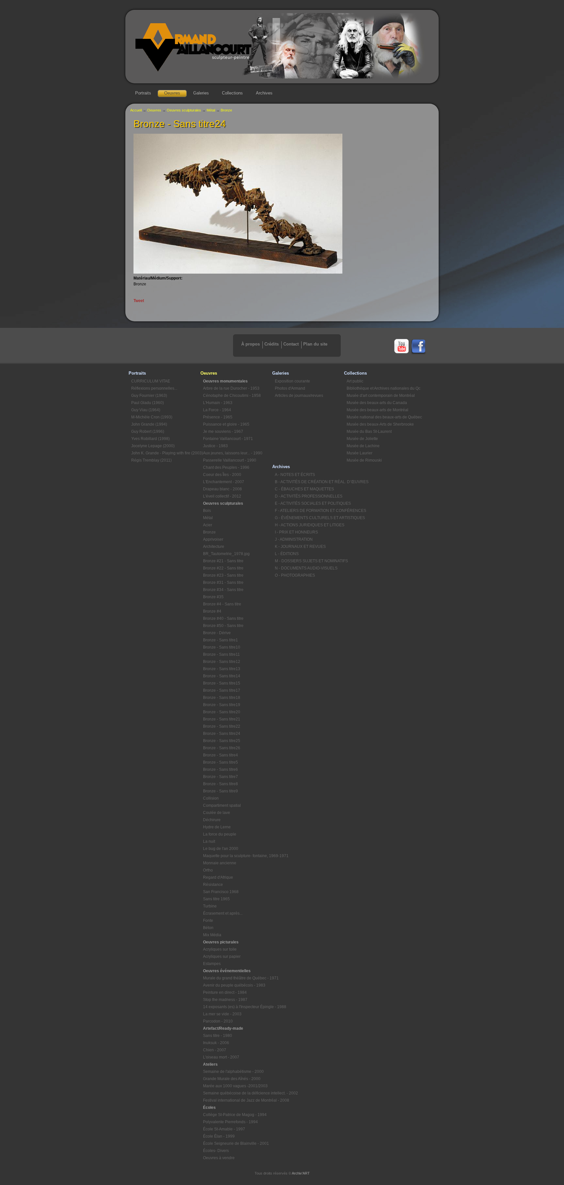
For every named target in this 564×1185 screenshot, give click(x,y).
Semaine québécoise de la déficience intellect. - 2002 (237, 1093)
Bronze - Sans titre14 (221, 676)
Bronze (226, 110)
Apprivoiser (213, 539)
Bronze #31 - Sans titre (223, 582)
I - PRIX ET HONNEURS (296, 532)
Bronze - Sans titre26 (221, 748)
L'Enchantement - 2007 (223, 482)
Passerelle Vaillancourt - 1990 (229, 460)
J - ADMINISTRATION (294, 539)
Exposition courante (292, 381)
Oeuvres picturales (221, 942)
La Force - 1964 (217, 410)
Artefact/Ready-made (223, 1028)
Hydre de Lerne (217, 827)
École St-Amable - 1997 (224, 1129)
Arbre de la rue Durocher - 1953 (231, 388)
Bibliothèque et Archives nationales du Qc (381, 388)
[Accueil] (282, 77)
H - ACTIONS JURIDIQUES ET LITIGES (309, 525)
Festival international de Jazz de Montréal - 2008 (237, 1100)
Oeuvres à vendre (219, 1158)
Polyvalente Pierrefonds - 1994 (230, 1122)
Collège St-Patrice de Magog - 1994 (235, 1114)
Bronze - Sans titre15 (221, 683)
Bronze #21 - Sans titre (223, 561)
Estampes (212, 963)
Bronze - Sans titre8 (220, 784)
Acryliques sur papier (222, 956)
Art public (355, 381)
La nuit (209, 841)
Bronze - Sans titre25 (221, 740)
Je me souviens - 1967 (223, 431)
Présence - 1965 (217, 417)
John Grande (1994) (149, 424)
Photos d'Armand (290, 388)
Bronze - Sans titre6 (220, 769)
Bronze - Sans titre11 (221, 654)
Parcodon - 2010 (218, 1021)
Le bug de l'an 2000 (220, 848)
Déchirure (212, 820)
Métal (211, 110)
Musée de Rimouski (364, 460)
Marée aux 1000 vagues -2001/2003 (235, 1086)
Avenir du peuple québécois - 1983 (234, 985)
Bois (207, 510)
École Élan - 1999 (219, 1136)
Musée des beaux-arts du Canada (377, 402)
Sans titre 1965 (216, 899)
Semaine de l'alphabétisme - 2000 (233, 1071)
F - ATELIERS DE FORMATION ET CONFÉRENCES (309, 510)
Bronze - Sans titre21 (221, 719)
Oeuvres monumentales (225, 381)
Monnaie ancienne (219, 863)
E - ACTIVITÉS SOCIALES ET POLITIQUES (309, 503)
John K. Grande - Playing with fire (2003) (165, 453)
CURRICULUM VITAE (150, 381)
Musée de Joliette (362, 438)
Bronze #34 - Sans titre (223, 589)
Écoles (209, 1107)
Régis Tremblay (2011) (151, 460)
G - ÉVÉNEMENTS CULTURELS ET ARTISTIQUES (309, 518)
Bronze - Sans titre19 (221, 705)
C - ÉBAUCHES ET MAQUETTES (304, 489)
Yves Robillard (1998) (150, 438)
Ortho (208, 870)
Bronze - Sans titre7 (220, 776)
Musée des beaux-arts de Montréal (377, 410)
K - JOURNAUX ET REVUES (300, 546)
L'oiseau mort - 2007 (221, 1057)
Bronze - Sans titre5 (220, 762)
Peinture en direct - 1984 (225, 992)
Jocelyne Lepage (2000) (153, 446)
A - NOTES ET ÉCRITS (295, 474)
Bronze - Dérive (217, 633)
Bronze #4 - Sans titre (222, 604)
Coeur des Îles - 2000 (222, 474)
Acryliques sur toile (220, 949)
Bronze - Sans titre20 (221, 712)
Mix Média (212, 935)
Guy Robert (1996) (147, 431)
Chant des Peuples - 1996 (226, 467)
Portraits (143, 93)
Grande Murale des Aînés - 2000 (231, 1078)
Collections (232, 93)
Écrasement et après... (223, 913)
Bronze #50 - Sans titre (223, 625)
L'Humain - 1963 (217, 402)
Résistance (213, 884)
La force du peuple (219, 834)
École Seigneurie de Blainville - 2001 (236, 1143)
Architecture (213, 546)
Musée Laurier (359, 453)
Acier (207, 525)
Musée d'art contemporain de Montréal (381, 395)
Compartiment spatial (222, 805)
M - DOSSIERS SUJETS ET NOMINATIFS (309, 561)
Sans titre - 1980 (217, 1035)
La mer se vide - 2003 (222, 1014)
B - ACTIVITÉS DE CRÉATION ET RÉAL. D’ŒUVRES (309, 482)
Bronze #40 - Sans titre (223, 618)
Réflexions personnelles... (154, 388)
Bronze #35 (213, 597)
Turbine (210, 906)
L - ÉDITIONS (287, 553)
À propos (250, 344)
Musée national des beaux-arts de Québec (381, 417)
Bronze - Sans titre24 (221, 733)
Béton (208, 927)
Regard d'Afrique (218, 877)
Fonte (208, 920)
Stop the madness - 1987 (225, 999)
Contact (291, 344)
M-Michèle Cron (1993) (151, 417)
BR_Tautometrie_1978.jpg (226, 553)
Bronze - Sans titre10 (221, 647)
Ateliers (210, 1064)
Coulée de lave (216, 812)
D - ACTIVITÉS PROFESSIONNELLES (308, 496)
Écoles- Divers (216, 1150)
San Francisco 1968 (221, 891)
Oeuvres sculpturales (184, 110)
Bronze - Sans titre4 (220, 755)
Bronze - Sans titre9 (220, 791)
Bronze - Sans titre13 (221, 669)
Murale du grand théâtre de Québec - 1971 (237, 978)
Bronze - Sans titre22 (221, 726)
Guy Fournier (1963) (149, 395)
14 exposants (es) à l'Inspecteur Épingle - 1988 (237, 1007)
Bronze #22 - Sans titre (223, 568)
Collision (211, 798)
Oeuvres (172, 93)
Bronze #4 (212, 611)
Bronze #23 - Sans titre (223, 575)
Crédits (271, 344)
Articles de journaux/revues (299, 395)
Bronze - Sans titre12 (221, 661)
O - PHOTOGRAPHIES (295, 575)
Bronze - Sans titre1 (220, 640)
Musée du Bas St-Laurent (369, 431)
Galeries (201, 93)
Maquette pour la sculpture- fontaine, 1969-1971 (237, 856)
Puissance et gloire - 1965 (226, 424)
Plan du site (315, 344)
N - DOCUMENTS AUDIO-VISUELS (306, 568)
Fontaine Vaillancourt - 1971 (228, 438)
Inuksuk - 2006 (216, 1043)
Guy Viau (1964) (145, 410)
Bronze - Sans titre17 (221, 690)
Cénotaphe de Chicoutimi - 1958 (232, 395)
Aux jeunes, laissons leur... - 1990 (232, 453)
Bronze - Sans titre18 (221, 697)
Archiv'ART (301, 1173)
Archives (264, 93)
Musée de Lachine (363, 446)
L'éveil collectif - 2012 (222, 496)
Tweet (138, 300)
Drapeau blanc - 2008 (222, 489)
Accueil (136, 110)
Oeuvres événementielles (227, 971)
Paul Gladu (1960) (147, 402)
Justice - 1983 (215, 446)
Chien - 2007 (214, 1050)
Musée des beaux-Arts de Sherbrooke (380, 424)
